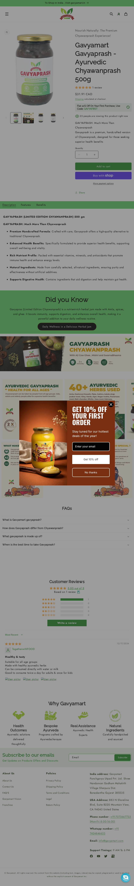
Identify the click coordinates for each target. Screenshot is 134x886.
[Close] (111, 404)
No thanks (91, 472)
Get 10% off (91, 459)
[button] (125, 877)
